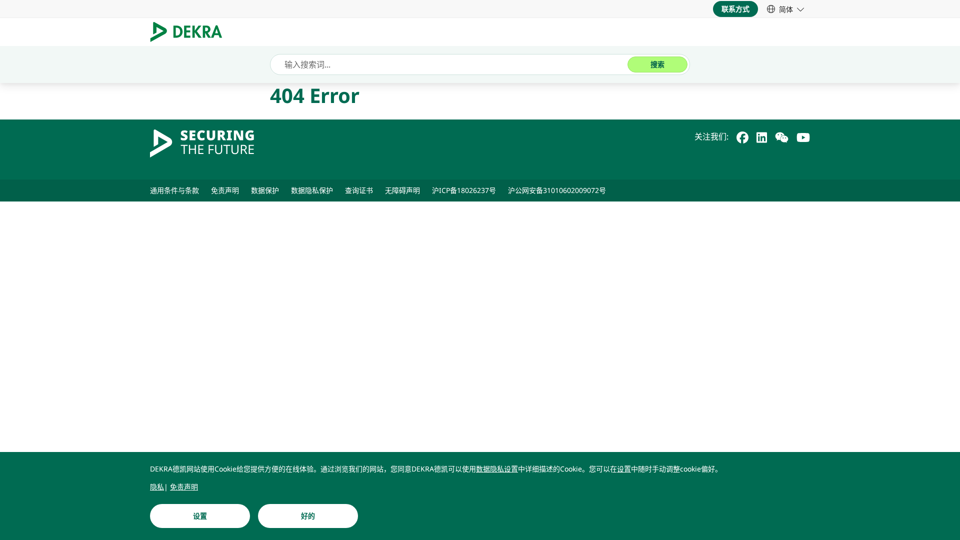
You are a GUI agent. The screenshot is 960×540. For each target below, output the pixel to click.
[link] (785, 9)
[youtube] (803, 137)
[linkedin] (761, 137)
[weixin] (781, 137)
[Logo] (190, 32)
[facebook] (742, 137)
